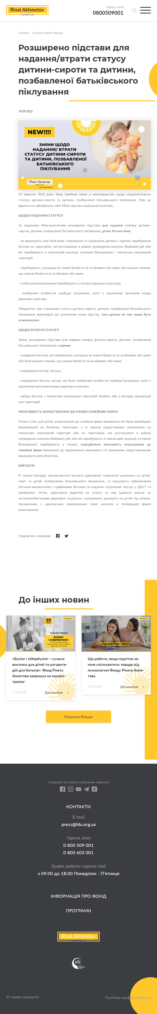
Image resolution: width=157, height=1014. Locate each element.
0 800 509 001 (78, 845)
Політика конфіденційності (128, 997)
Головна (23, 33)
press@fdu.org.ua (79, 824)
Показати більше (78, 716)
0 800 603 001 (78, 852)
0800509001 (108, 13)
